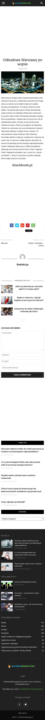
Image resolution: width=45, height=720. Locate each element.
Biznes (3, 626)
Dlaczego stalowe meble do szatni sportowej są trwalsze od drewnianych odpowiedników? (28, 543)
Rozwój (4, 629)
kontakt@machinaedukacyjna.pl (31, 689)
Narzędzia (5, 633)
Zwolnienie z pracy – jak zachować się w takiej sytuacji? (28, 605)
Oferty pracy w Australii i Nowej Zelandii (16, 650)
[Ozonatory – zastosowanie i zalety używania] (7, 596)
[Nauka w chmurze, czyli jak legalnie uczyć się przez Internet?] (7, 300)
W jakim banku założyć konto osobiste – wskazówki (29, 564)
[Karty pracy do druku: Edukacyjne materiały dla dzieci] (7, 311)
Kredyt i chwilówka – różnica (36, 244)
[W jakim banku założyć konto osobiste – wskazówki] (7, 567)
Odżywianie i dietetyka (9, 643)
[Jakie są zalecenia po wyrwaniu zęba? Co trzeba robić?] (7, 289)
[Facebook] (19, 704)
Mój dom (4, 243)
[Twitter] (25, 704)
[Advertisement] (22, 30)
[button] (42, 3)
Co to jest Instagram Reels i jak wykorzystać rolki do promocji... (25, 553)
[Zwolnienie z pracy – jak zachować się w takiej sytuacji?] (7, 607)
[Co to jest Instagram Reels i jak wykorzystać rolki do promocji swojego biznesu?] (7, 556)
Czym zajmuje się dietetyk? (13, 502)
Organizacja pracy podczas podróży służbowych (19, 647)
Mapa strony (22, 713)
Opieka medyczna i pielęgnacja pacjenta (16, 636)
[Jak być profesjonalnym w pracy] (7, 585)
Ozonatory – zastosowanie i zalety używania (27, 594)
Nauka (3, 622)
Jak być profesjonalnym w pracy (25, 582)
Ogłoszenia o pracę (8, 640)
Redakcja (22, 264)
